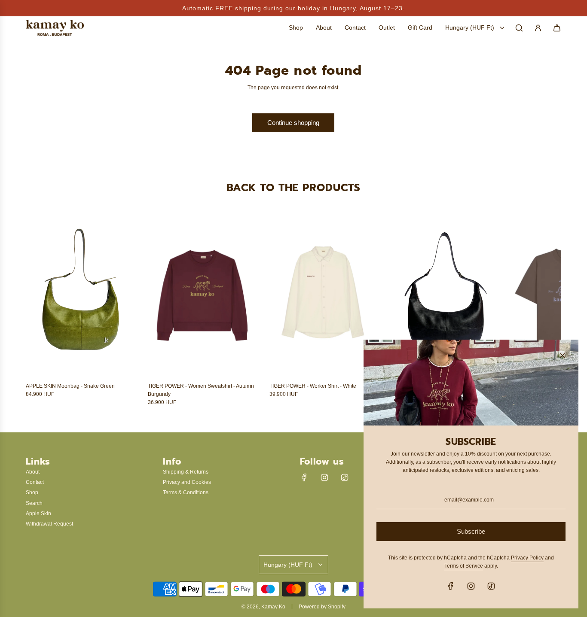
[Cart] (556, 27)
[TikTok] (344, 477)
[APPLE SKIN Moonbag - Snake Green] (80, 295)
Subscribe (471, 531)
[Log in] (538, 27)
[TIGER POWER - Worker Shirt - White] (324, 295)
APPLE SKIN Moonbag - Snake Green (70, 386)
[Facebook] (304, 477)
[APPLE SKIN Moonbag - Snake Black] (446, 295)
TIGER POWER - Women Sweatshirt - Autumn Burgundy (201, 390)
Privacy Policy (527, 558)
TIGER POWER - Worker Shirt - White (312, 386)
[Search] (519, 27)
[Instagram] (324, 477)
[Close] (562, 355)
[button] (41, 310)
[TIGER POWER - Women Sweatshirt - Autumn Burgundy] (202, 295)
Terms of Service (463, 566)
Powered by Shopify (322, 607)
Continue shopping (293, 122)
